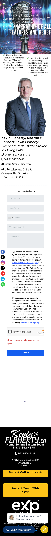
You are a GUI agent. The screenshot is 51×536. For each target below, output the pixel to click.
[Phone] (3, 284)
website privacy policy (30, 322)
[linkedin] (3, 279)
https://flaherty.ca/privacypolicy (25, 263)
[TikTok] (3, 268)
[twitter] (3, 257)
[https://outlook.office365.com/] (25, 401)
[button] (48, 17)
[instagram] (3, 262)
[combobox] (10, 217)
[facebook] (3, 252)
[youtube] (3, 273)
